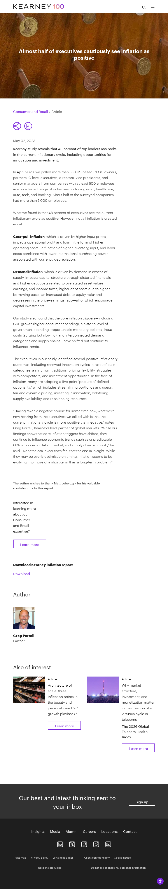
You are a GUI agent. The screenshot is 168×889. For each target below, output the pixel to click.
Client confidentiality (97, 857)
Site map (20, 857)
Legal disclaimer (62, 857)
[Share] (17, 126)
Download (21, 573)
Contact (130, 831)
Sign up (142, 801)
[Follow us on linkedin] (60, 843)
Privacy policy (39, 857)
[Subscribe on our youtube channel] (108, 843)
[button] (22, 126)
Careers (89, 831)
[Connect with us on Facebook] (84, 843)
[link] (28, 126)
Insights (38, 831)
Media (55, 831)
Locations (109, 831)
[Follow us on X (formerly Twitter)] (72, 843)
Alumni (71, 831)
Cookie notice (122, 857)
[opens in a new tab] (96, 843)
